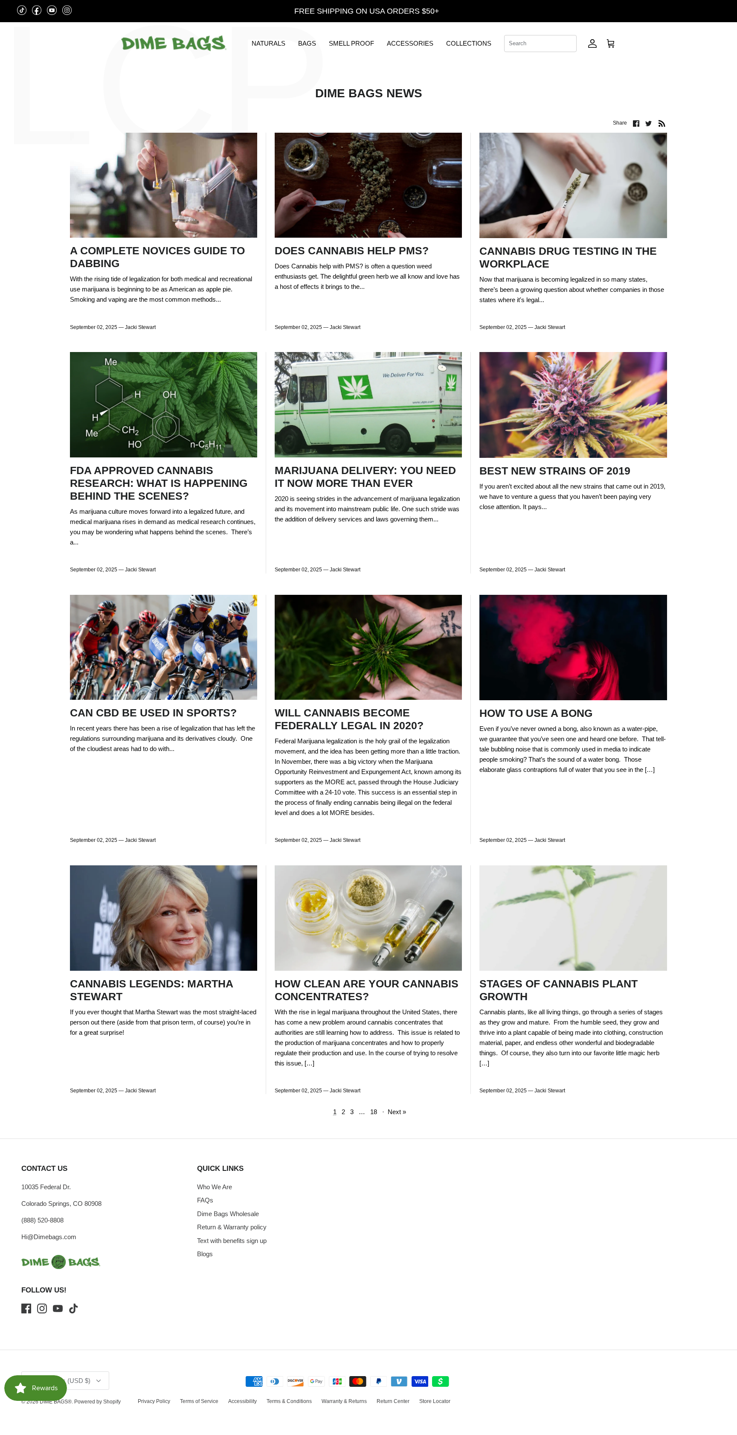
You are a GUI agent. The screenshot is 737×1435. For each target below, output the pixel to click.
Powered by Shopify (97, 1402)
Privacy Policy (154, 1401)
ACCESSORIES (410, 43)
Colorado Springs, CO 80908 (61, 1203)
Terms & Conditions (289, 1401)
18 (373, 1111)
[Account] (592, 43)
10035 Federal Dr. (46, 1186)
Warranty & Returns (344, 1401)
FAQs (205, 1200)
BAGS (307, 43)
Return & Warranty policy (232, 1227)
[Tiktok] (73, 1308)
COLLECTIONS (468, 43)
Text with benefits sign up (232, 1240)
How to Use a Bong (535, 713)
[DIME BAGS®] (173, 43)
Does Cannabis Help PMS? (352, 250)
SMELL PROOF (351, 43)
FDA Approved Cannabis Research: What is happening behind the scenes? (158, 483)
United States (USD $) (686, 11)
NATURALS (268, 43)
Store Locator (434, 1401)
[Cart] (611, 43)
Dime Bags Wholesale (228, 1213)
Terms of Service (199, 1401)
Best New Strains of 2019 (554, 471)
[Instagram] (42, 1308)
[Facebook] (26, 1308)
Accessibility (242, 1401)
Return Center (393, 1401)
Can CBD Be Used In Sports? (153, 713)
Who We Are (214, 1186)
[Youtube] (58, 1308)
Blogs (205, 1253)
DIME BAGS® (56, 1402)
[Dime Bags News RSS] (662, 123)
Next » (397, 1111)
